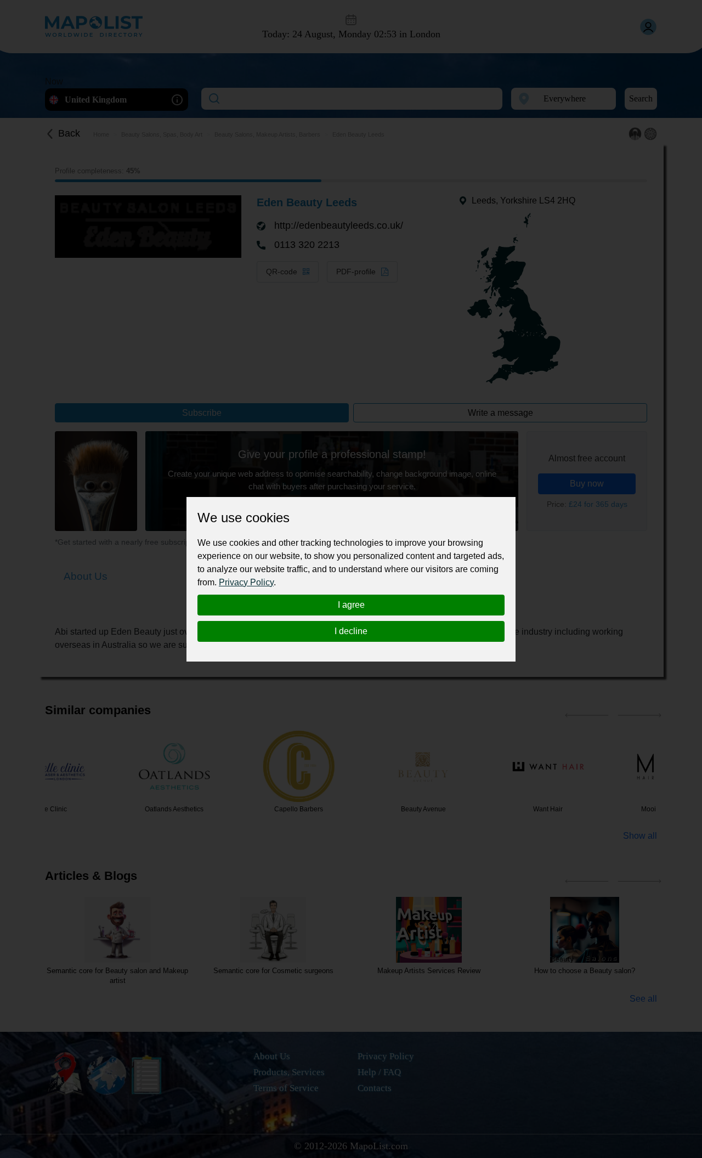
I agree (351, 604)
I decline (351, 631)
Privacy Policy (246, 582)
